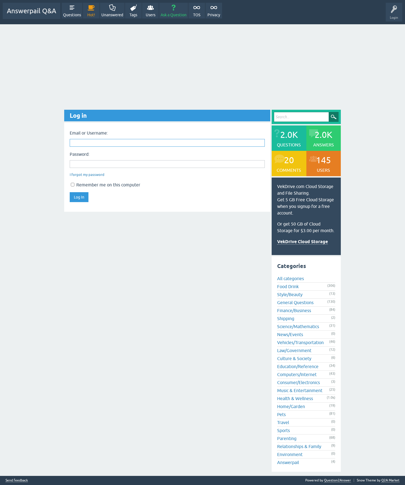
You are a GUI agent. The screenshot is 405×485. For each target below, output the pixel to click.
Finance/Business (294, 310)
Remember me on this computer (107, 184)
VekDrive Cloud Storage (302, 241)
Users (150, 15)
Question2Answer (337, 480)
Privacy (213, 15)
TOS (196, 15)
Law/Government (294, 350)
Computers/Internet (297, 374)
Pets (281, 414)
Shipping (285, 318)
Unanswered (112, 15)
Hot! (91, 15)
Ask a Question (174, 15)
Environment (290, 454)
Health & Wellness (295, 398)
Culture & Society (294, 358)
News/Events (290, 334)
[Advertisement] (202, 65)
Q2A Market (390, 480)
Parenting (286, 438)
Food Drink (288, 286)
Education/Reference (297, 366)
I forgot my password (87, 175)
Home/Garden (291, 406)
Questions (72, 15)
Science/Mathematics (298, 326)
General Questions (295, 302)
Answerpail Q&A (31, 11)
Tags (133, 15)
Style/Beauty (290, 294)
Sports (283, 430)
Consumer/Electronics (298, 382)
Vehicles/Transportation (300, 342)
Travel (283, 422)
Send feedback (17, 480)
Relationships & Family (299, 446)
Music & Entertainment (299, 390)
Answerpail (288, 462)
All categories (290, 278)
